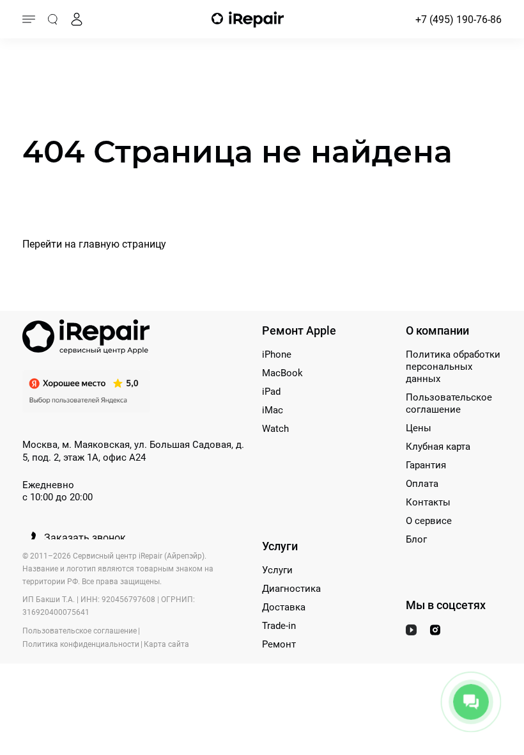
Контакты (428, 502)
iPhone (276, 354)
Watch (275, 428)
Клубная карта (438, 446)
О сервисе (429, 521)
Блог (416, 539)
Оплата (422, 483)
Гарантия (426, 465)
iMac (272, 410)
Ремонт (279, 644)
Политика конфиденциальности (80, 644)
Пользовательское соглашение (449, 403)
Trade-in (279, 626)
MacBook (282, 373)
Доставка (283, 607)
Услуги (277, 570)
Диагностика (291, 588)
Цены (418, 428)
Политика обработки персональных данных (453, 367)
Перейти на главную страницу (94, 244)
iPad (271, 391)
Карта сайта (166, 644)
